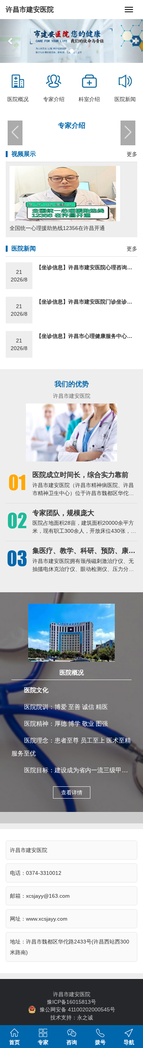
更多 (132, 154)
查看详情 (71, 792)
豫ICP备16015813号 (71, 1002)
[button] (10, 41)
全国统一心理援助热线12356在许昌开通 (57, 228)
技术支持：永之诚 (71, 1017)
